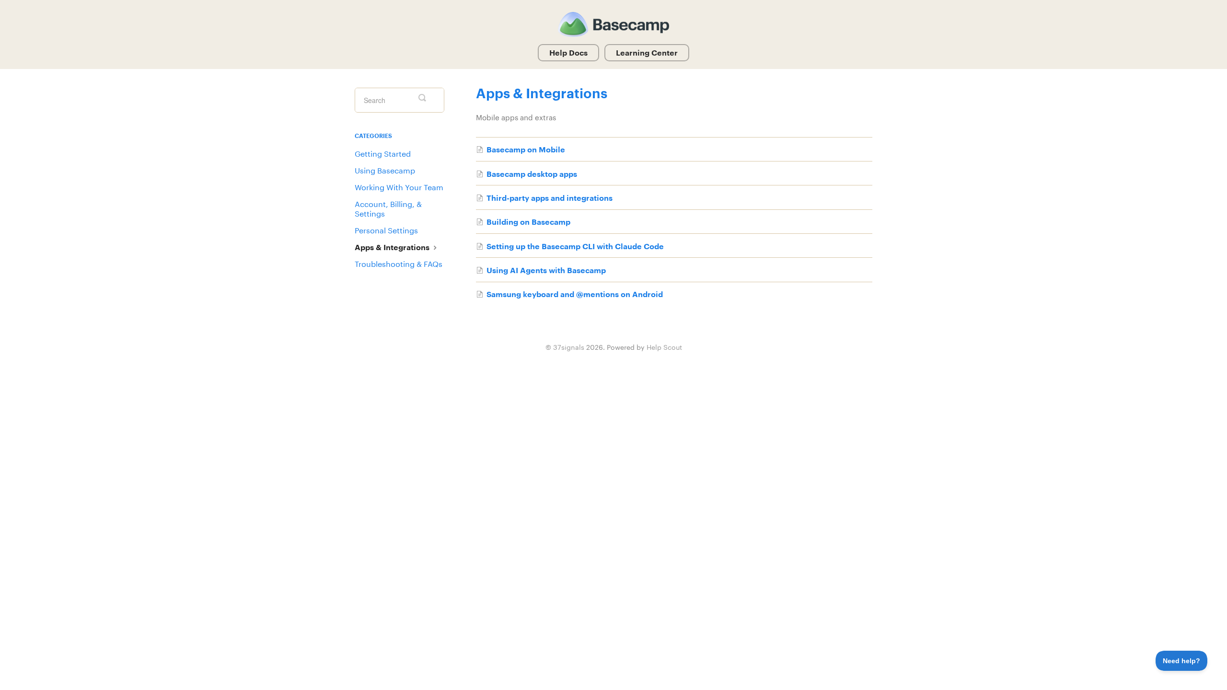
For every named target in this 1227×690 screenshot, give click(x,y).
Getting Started (383, 153)
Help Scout (664, 347)
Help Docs (568, 52)
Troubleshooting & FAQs (398, 263)
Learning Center (647, 52)
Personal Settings (386, 230)
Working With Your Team (399, 187)
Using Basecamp (385, 170)
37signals (568, 347)
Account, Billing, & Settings (388, 208)
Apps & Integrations (393, 247)
